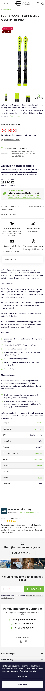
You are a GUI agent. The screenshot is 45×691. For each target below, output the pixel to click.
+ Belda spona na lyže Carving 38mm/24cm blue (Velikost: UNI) (22, 153)
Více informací (15, 116)
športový (38, 453)
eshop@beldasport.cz (24, 619)
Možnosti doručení (12, 140)
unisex (39, 465)
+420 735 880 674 (24, 623)
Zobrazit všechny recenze (29, 513)
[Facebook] (20, 642)
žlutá (40, 478)
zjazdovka (38, 459)
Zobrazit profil (21, 553)
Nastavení (22, 676)
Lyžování (38, 429)
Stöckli (10, 209)
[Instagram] (26, 642)
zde (34, 671)
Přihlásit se (34, 589)
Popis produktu (11, 259)
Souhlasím (22, 684)
